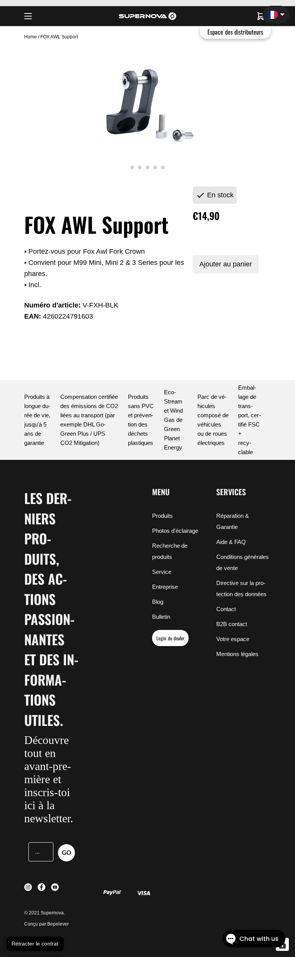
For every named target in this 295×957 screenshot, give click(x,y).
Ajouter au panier (225, 264)
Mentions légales (237, 654)
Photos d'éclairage (175, 530)
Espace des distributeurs (235, 31)
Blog (157, 601)
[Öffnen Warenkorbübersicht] (261, 16)
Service (161, 572)
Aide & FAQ (231, 542)
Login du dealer (170, 638)
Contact (226, 609)
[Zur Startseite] (147, 16)
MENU (161, 492)
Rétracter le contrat (35, 943)
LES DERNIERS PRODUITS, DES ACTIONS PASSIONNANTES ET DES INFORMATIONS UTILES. (51, 609)
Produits (162, 515)
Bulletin (161, 616)
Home (31, 37)
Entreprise (165, 586)
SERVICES (231, 492)
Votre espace (232, 639)
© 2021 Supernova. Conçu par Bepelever (46, 918)
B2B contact (231, 624)
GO (66, 853)
